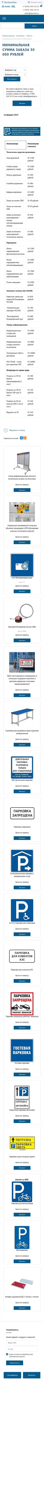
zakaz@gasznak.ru (31, 13)
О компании (20, 36)
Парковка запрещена (22, 827)
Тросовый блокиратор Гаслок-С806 (22, 627)
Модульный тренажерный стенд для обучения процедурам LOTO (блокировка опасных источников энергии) (22, 528)
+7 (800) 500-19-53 (30, 6)
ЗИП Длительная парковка (22, 780)
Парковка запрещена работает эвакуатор (22, 1016)
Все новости (12, 79)
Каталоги (31, 1375)
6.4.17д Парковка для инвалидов (22, 923)
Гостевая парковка (22, 1063)
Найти (34, 26)
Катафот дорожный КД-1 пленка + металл (22, 1297)
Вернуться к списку (17, 430)
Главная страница (8, 36)
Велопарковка (22, 1250)
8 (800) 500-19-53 (31, 10)
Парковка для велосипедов (22, 1203)
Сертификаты (12, 1375)
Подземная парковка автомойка (22, 1110)
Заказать (22, 103)
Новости (29, 36)
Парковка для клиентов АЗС (22, 969)
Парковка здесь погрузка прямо (22, 1156)
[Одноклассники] (24, 437)
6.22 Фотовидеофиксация (22, 578)
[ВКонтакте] (21, 437)
